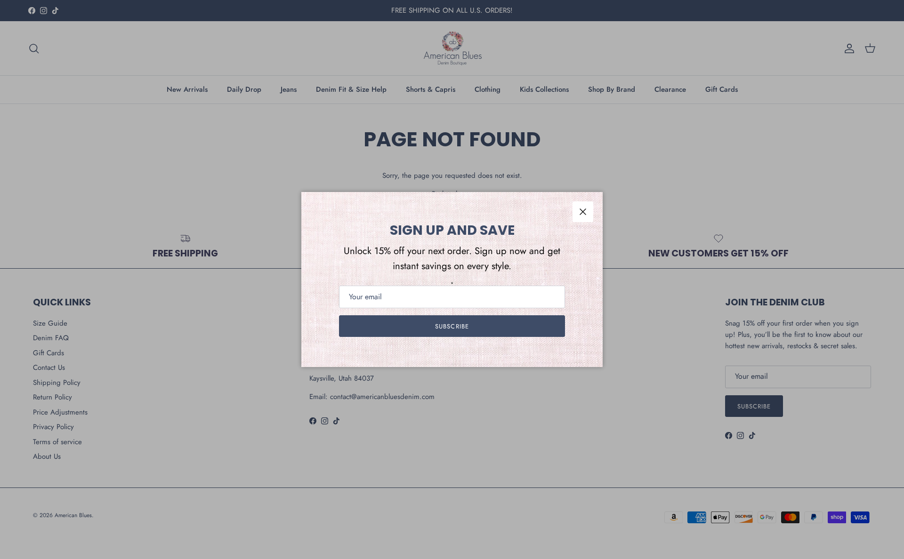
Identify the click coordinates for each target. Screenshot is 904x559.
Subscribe (451, 326)
